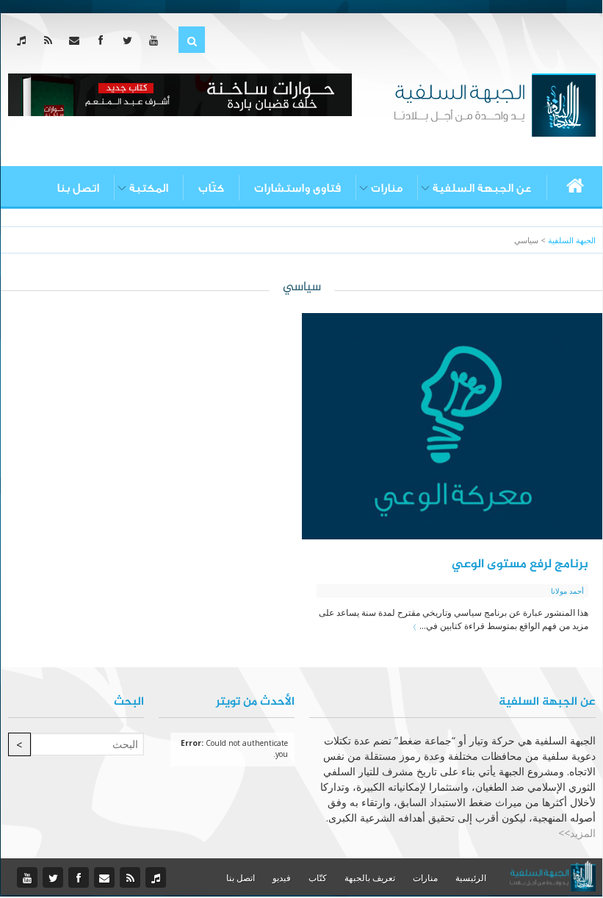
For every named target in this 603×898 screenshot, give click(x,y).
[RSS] (51, 40)
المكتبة (148, 188)
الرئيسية (470, 878)
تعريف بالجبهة (369, 878)
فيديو (281, 878)
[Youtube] (157, 40)
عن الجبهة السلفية (482, 188)
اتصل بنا (78, 188)
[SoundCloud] (25, 40)
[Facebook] (104, 40)
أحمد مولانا (567, 591)
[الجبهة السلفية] (495, 104)
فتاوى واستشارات (297, 188)
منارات (386, 188)
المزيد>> (577, 833)
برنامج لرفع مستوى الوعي (520, 564)
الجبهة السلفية (572, 239)
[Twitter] (130, 40)
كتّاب (211, 188)
